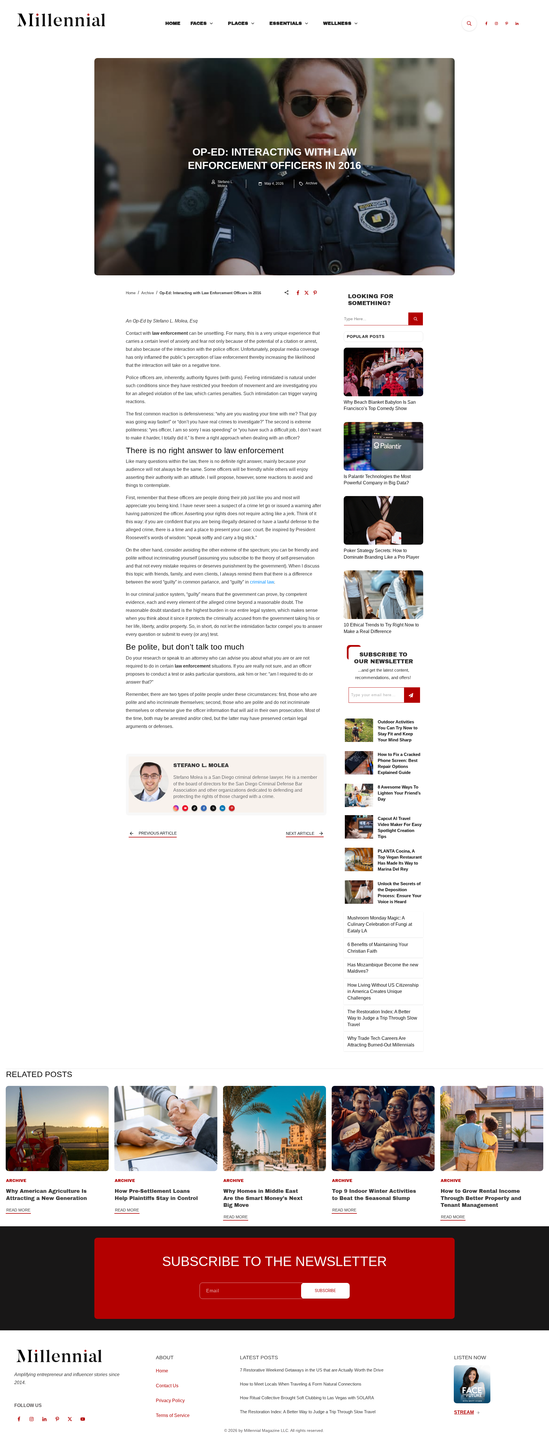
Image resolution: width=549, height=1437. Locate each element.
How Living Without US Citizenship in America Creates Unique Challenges (383, 991)
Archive (311, 183)
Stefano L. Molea (201, 765)
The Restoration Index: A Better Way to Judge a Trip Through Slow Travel (382, 1018)
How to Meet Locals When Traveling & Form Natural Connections (300, 1384)
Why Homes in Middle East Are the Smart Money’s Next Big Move (263, 1198)
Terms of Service (173, 1415)
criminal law (262, 582)
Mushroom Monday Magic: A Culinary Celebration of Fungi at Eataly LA (379, 924)
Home (131, 293)
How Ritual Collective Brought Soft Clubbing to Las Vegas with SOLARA (307, 1397)
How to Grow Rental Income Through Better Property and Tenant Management (481, 1198)
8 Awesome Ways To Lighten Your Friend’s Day (399, 793)
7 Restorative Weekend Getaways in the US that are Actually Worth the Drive (311, 1370)
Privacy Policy (170, 1400)
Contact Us (167, 1385)
